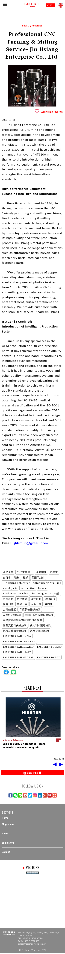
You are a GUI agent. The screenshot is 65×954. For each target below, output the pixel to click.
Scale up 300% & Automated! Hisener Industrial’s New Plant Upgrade (25, 745)
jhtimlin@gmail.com (31, 543)
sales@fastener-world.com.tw (32, 944)
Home (5, 818)
